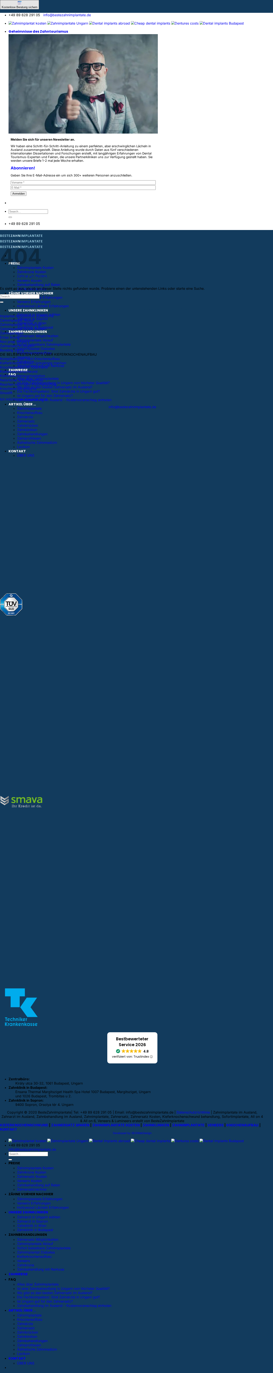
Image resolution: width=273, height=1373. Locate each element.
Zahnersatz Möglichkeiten (37, 336)
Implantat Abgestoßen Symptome (27, 316)
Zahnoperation (11, 333)
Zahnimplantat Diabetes (36, 349)
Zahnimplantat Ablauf (17, 320)
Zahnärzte (25, 417)
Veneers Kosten (29, 1181)
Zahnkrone (25, 1265)
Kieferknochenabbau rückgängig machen (33, 363)
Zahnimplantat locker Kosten (23, 329)
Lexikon (23, 447)
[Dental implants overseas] (185, 23)
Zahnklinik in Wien (31, 1225)
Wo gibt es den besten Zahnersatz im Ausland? (54, 387)
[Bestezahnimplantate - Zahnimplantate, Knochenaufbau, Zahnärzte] (21, 242)
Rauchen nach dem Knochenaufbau (28, 384)
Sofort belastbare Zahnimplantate (44, 344)
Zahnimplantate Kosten (35, 1168)
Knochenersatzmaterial (18, 388)
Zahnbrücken (27, 425)
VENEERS (216, 1125)
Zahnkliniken (27, 430)
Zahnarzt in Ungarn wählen (38, 1217)
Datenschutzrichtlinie (193, 1112)
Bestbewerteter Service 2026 (132, 1042)
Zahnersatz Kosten (32, 1176)
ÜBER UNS (25, 455)
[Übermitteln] (10, 217)
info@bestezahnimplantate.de (67, 15)
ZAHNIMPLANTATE (188, 1125)
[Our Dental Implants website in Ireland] (150, 23)
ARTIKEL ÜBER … (22, 404)
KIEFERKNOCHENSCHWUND (24, 1125)
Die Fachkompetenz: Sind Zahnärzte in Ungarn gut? (58, 391)
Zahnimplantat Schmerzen (21, 324)
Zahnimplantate (29, 408)
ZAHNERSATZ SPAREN (70, 1125)
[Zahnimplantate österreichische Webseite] (27, 23)
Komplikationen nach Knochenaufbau (30, 359)
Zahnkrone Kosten (31, 272)
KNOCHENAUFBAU (242, 1125)
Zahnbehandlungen (32, 434)
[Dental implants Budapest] (222, 23)
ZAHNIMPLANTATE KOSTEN (116, 1125)
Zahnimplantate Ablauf (35, 340)
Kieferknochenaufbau (34, 1256)
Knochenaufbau (29, 413)
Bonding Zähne (12, 350)
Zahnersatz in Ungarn (17, 346)
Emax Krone (10, 337)
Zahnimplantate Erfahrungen (39, 297)
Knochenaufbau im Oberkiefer (24, 367)
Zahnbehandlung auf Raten (38, 284)
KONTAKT (17, 451)
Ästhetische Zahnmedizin (37, 442)
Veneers (23, 1261)
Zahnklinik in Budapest (35, 1230)
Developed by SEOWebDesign (132, 1133)
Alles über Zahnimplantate (38, 1284)
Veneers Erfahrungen (34, 302)
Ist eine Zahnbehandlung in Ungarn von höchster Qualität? (63, 383)
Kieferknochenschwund (19, 371)
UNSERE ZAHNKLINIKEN (28, 310)
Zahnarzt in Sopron (32, 1221)
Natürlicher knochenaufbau (21, 380)
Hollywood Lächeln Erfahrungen (43, 306)
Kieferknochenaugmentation (22, 376)
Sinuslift (6, 393)
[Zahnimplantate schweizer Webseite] (67, 23)
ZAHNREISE (18, 1274)
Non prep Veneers (14, 341)
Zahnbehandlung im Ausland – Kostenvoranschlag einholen (64, 400)
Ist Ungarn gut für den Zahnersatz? (45, 395)
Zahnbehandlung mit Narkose (40, 1269)
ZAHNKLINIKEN (156, 1125)
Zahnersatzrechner (32, 1189)
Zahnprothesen (29, 438)
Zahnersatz (26, 421)
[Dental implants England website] (109, 23)
